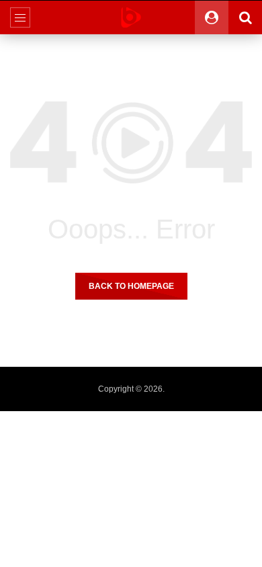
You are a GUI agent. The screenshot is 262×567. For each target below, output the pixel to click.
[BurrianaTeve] (131, 17)
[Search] (245, 17)
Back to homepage (131, 286)
